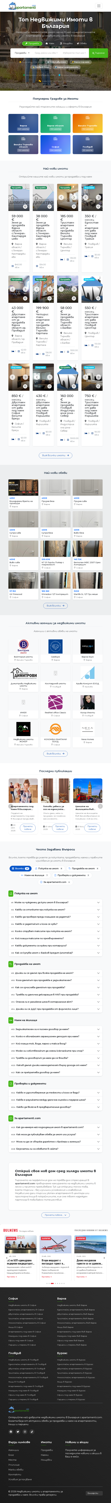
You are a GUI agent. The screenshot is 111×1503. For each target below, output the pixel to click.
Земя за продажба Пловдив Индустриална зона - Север (67, 409)
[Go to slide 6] (59, 1283)
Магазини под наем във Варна (72, 1336)
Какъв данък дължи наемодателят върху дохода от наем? (49, 1065)
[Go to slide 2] (49, 1283)
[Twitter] (17, 1431)
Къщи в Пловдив (16, 1382)
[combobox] (22, 53)
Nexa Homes (87, 739)
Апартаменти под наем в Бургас (73, 1386)
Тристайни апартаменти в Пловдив (26, 1373)
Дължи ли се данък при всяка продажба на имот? (42, 973)
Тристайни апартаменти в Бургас (74, 1373)
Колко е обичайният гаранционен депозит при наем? (45, 1036)
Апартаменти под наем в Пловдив (25, 1386)
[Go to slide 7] (61, 1283)
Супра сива (15, 533)
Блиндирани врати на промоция (21, 502)
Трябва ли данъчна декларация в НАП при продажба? (45, 994)
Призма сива (80, 501)
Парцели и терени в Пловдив (23, 1399)
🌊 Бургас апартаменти (66, 67)
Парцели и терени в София (22, 1345)
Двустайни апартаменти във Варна (75, 1314)
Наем (51, 43)
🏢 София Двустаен (56, 62)
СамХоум (55, 657)
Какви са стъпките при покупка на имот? (38, 909)
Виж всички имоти (54, 455)
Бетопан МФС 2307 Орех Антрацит (87, 563)
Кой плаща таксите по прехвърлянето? (37, 938)
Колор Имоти (87, 712)
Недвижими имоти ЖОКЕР (23, 740)
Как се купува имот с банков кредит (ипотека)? (42, 953)
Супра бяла (47, 533)
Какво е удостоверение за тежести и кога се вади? (45, 1092)
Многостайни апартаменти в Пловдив (28, 1377)
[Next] (104, 1258)
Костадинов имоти (55, 683)
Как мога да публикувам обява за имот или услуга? (43, 1134)
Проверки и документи (73, 875)
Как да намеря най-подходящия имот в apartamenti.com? (47, 1127)
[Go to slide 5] (57, 1283)
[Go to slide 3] (51, 1283)
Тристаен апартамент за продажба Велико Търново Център (67, 230)
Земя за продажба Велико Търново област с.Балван (67, 321)
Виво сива (14, 562)
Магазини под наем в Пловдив (23, 1391)
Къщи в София (15, 1327)
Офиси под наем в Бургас (70, 1395)
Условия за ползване (20, 1479)
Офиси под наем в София (20, 1340)
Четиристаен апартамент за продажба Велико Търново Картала (43, 324)
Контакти (14, 1474)
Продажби (47, 1450)
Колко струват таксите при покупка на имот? (41, 931)
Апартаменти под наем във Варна (74, 1332)
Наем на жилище (36, 875)
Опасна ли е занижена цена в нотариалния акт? (42, 1002)
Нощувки (68, 43)
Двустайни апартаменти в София (25, 1314)
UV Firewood (15, 594)
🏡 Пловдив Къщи (41, 67)
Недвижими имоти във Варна (72, 1305)
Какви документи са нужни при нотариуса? (39, 945)
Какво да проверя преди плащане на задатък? (41, 917)
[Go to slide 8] (64, 1283)
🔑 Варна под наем (80, 62)
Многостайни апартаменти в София (27, 1323)
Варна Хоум (88, 657)
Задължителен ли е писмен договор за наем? (40, 1029)
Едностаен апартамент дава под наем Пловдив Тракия (92, 230)
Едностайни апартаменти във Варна (76, 1310)
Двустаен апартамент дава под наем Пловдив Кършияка (43, 409)
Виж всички (54, 605)
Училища (13, 1464)
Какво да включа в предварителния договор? (41, 1107)
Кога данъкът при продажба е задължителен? (41, 980)
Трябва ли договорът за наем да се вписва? (39, 1058)
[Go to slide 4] (54, 1283)
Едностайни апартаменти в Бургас (75, 1364)
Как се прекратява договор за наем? (35, 1072)
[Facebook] (10, 1431)
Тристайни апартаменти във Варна (75, 1318)
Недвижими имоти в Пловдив (23, 1360)
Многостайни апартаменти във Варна (76, 1323)
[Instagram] (24, 1431)
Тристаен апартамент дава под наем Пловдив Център (92, 321)
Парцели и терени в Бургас (71, 1399)
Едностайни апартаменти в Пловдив (27, 1364)
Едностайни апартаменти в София (26, 1310)
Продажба (33, 43)
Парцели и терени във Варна (71, 1345)
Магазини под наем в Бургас (71, 1391)
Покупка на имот (50, 868)
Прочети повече (27, 827)
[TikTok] (32, 1431)
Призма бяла (48, 501)
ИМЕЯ (23, 712)
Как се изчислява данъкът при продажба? (38, 987)
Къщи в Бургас (64, 1382)
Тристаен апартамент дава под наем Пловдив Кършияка (92, 409)
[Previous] (6, 1258)
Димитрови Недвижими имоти (23, 684)
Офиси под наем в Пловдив (22, 1395)
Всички (21, 868)
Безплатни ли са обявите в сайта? (34, 1149)
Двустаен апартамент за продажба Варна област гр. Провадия (19, 322)
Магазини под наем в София (22, 1336)
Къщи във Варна (65, 1327)
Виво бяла (79, 533)
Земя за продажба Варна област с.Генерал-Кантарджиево (19, 230)
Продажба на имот (84, 868)
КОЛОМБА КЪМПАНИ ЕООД (55, 740)
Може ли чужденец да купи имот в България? (39, 902)
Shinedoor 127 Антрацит (55, 594)
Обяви (83, 43)
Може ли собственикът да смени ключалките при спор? (47, 1051)
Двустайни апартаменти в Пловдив (26, 1369)
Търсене (99, 53)
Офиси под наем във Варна (70, 1340)
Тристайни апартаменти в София (25, 1318)
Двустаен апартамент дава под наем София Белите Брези (18, 410)
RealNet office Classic (55, 712)
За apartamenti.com (56, 882)
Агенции (13, 1450)
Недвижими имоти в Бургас (71, 1360)
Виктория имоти (23, 657)
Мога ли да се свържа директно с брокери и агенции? (46, 1141)
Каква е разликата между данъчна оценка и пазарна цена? (48, 1100)
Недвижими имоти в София (22, 1305)
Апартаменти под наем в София (24, 1332)
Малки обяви (15, 1469)
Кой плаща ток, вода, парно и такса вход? (38, 1043)
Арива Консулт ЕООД (87, 683)
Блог (11, 1455)
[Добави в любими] (25, 206)
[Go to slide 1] (47, 1283)
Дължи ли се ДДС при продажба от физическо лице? (45, 1009)
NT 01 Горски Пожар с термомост (53, 563)
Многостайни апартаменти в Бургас (76, 1377)
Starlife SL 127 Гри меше (86, 594)
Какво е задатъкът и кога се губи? (34, 924)
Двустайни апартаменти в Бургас (74, 1369)
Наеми (45, 1455)
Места (12, 1460)
